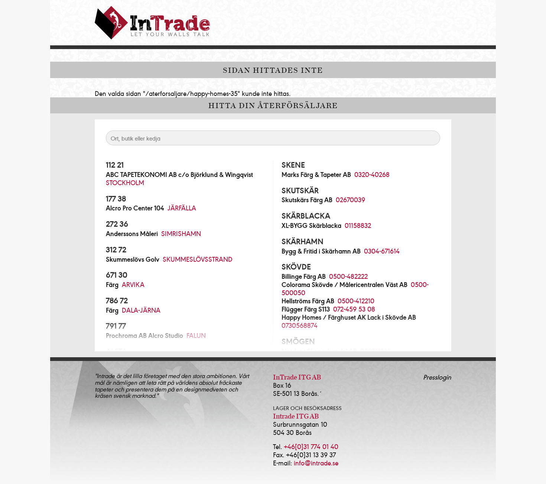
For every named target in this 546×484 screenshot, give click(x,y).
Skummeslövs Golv (132, 259)
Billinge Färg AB (304, 276)
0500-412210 (356, 300)
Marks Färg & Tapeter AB (316, 174)
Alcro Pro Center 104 (135, 208)
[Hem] (152, 22)
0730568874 (300, 325)
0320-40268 (372, 174)
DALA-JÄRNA (141, 309)
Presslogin (437, 376)
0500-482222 (348, 276)
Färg (112, 284)
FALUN (196, 335)
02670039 (350, 199)
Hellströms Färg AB (308, 301)
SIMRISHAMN (181, 233)
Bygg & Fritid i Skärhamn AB (321, 251)
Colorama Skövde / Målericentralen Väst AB (344, 284)
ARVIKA (133, 284)
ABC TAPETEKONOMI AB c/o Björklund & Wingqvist (179, 174)
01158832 (358, 225)
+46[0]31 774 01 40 (311, 446)
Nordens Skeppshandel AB (319, 351)
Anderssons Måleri (132, 233)
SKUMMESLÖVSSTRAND (198, 259)
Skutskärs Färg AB (307, 199)
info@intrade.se (316, 462)
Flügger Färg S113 (306, 309)
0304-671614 (382, 250)
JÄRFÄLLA (182, 207)
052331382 (375, 350)
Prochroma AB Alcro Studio (144, 335)
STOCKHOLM (125, 182)
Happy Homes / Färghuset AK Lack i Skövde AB (349, 317)
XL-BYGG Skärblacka (311, 225)
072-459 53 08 (354, 308)
